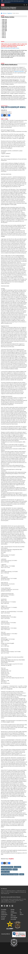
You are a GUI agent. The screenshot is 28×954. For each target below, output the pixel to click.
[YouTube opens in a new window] (12, 906)
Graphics (11, 858)
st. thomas (17, 867)
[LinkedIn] (7, 906)
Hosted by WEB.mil (5, 934)
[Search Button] (24, 5)
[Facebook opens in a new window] (2, 906)
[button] (6, 2)
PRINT (2, 119)
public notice (5, 872)
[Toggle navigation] (26, 5)
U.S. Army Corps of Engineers (10, 874)
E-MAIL (6, 119)
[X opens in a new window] (9, 906)
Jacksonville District (7, 867)
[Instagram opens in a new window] (4, 906)
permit (15, 869)
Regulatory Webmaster (19, 71)
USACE (21, 874)
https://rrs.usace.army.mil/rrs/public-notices (10, 48)
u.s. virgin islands (6, 869)
